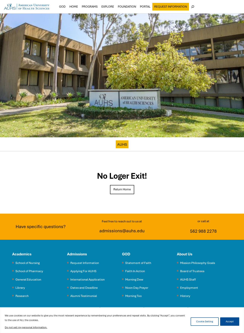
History (185, 296)
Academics (21, 254)
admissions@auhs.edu (121, 231)
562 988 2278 (203, 231)
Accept (230, 321)
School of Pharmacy (29, 271)
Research (22, 296)
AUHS (122, 144)
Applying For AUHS (83, 271)
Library (20, 288)
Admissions (77, 254)
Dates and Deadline (84, 288)
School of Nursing (27, 263)
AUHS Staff (188, 280)
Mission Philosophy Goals (197, 263)
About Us (184, 254)
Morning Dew (134, 280)
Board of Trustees (192, 271)
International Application (87, 280)
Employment (189, 288)
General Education (28, 280)
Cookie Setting (204, 321)
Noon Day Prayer (136, 288)
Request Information (170, 7)
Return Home (122, 189)
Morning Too (133, 296)
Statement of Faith (138, 263)
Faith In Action (135, 271)
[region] (122, 320)
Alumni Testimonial (83, 296)
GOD (126, 254)
